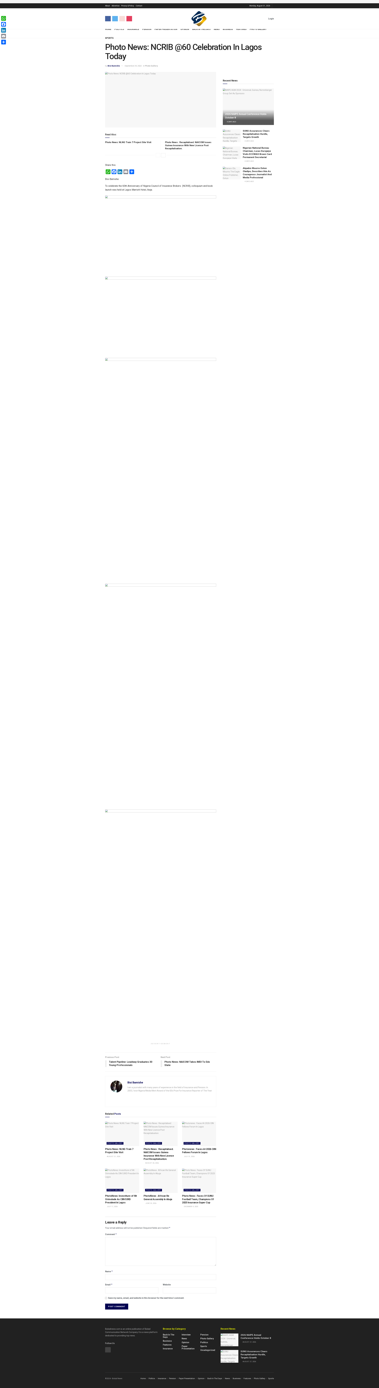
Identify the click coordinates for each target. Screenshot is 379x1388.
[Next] (163, 155)
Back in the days (168, 1336)
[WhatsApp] (4, 18)
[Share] (4, 42)
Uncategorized (207, 1350)
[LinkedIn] (4, 30)
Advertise (115, 6)
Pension (146, 29)
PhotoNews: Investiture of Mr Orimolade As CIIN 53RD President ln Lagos (121, 1199)
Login (271, 18)
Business (228, 29)
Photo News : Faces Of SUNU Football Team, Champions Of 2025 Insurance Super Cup (198, 1199)
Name (109, 1271)
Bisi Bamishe (114, 66)
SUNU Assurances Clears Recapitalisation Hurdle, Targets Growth (256, 134)
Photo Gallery (258, 29)
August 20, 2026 (152, 1163)
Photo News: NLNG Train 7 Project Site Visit (128, 142)
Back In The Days (201, 29)
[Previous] (158, 155)
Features (241, 29)
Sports (109, 38)
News (217, 29)
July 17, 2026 (112, 1207)
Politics (119, 29)
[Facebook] (4, 24)
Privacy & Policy (127, 6)
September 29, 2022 (133, 66)
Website (167, 1284)
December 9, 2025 (190, 1207)
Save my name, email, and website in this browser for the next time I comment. (146, 1298)
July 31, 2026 (189, 1156)
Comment (111, 1234)
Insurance (133, 29)
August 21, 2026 (113, 1156)
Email (109, 1284)
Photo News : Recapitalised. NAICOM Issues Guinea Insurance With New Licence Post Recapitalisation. (188, 145)
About (107, 6)
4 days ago (231, 122)
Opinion (184, 29)
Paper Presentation (166, 29)
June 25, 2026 (150, 1203)
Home (108, 29)
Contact (139, 6)
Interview (186, 1335)
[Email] (4, 36)
